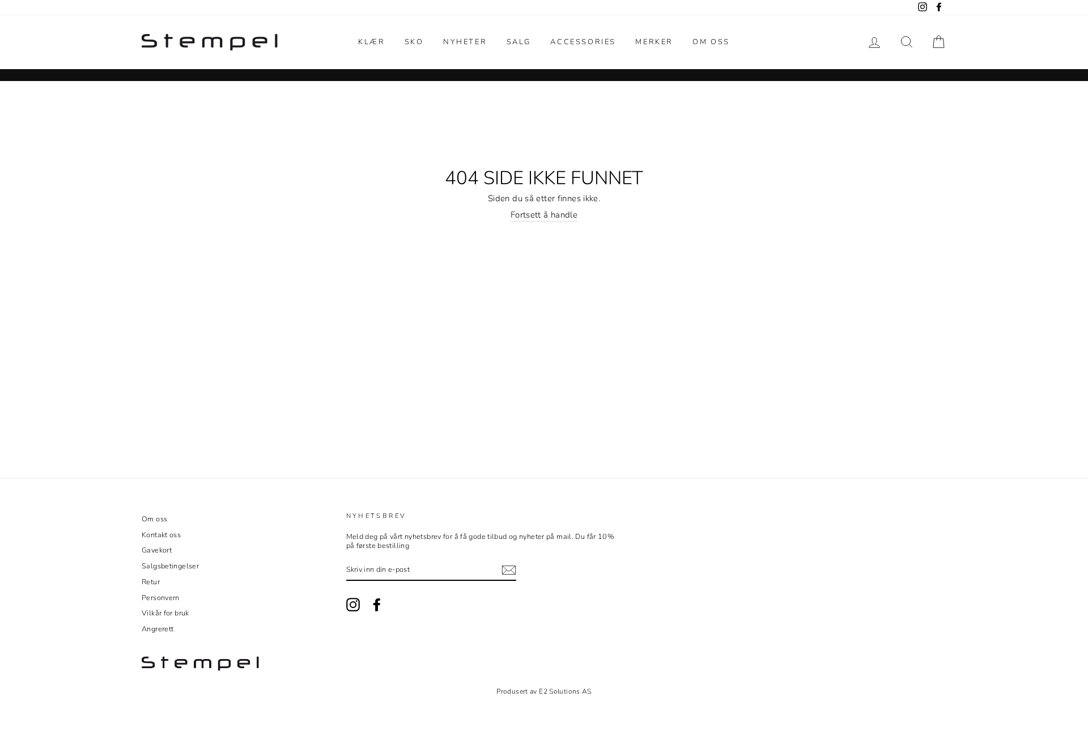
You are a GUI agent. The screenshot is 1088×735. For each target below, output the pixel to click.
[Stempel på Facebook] (377, 604)
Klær (371, 42)
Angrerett (157, 629)
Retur (151, 582)
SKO (414, 42)
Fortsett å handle (544, 215)
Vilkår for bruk (165, 613)
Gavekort (157, 550)
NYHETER (465, 42)
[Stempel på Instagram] (353, 604)
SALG (519, 42)
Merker (654, 42)
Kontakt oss (161, 535)
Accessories (583, 42)
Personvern (161, 598)
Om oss (711, 42)
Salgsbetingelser (170, 566)
